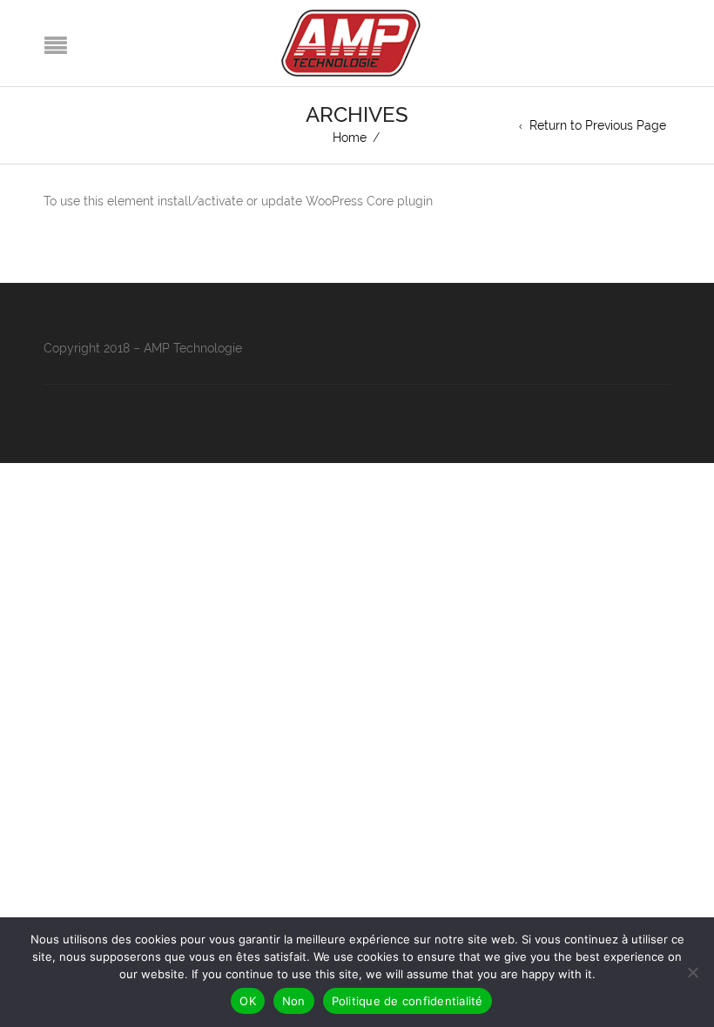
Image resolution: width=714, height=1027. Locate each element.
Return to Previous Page (597, 125)
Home (350, 137)
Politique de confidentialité (407, 1001)
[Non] (692, 972)
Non (294, 1001)
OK (247, 1001)
